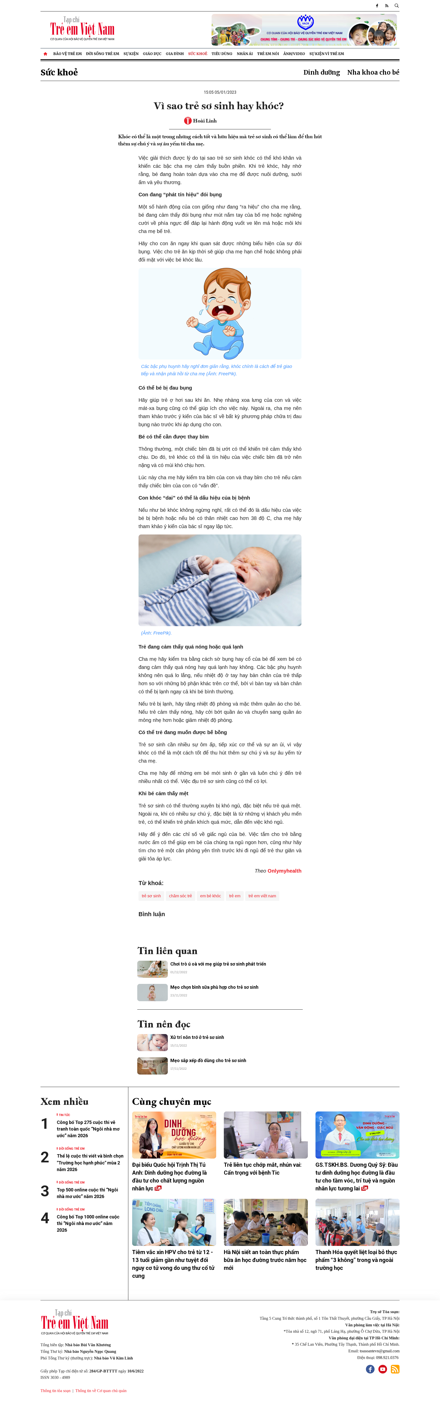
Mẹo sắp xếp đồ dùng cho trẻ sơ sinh (208, 1060)
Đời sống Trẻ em (102, 53)
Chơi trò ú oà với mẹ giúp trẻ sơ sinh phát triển (218, 964)
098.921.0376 (388, 1357)
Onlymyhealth (284, 871)
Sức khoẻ (197, 53)
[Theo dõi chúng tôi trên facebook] (377, 5)
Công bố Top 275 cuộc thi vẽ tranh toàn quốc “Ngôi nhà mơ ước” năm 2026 (88, 1129)
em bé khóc (210, 896)
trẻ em (234, 896)
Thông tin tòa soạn (55, 1391)
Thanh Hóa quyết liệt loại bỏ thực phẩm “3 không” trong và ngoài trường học (356, 1260)
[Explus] (220, 929)
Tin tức (64, 1114)
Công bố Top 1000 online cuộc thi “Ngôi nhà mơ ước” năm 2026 (88, 1223)
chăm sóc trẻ (180, 896)
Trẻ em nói (268, 53)
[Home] (46, 53)
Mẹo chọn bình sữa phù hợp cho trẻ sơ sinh (214, 987)
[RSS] (387, 5)
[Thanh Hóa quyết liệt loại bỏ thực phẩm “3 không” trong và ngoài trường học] (357, 1222)
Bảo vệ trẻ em (67, 53)
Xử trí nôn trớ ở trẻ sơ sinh (197, 1037)
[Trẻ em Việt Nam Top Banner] (266, 29)
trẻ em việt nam (262, 896)
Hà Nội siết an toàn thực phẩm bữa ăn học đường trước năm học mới (265, 1260)
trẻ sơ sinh (151, 896)
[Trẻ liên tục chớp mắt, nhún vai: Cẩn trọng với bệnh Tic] (266, 1135)
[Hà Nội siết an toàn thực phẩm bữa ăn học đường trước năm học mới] (266, 1222)
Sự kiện (131, 53)
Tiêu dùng (222, 53)
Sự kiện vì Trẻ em (326, 53)
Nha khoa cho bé (373, 72)
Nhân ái (245, 53)
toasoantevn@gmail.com (380, 1351)
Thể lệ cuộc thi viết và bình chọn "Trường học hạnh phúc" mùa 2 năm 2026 (90, 1162)
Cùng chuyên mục (171, 1101)
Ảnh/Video (294, 53)
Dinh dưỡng (322, 72)
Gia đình (175, 53)
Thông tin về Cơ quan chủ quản (101, 1391)
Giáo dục (152, 53)
